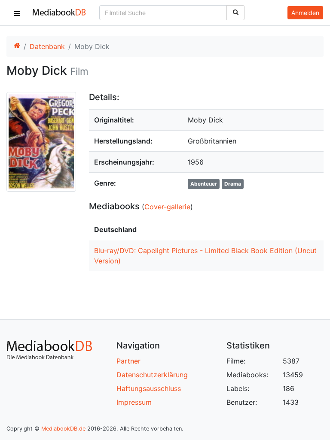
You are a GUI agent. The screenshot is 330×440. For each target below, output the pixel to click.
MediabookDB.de (63, 428)
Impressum (134, 402)
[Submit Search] (235, 12)
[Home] (16, 46)
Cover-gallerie (167, 206)
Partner (128, 361)
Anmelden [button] (305, 12)
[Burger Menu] (17, 12)
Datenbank (47, 46)
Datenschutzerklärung (152, 374)
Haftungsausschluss (148, 388)
